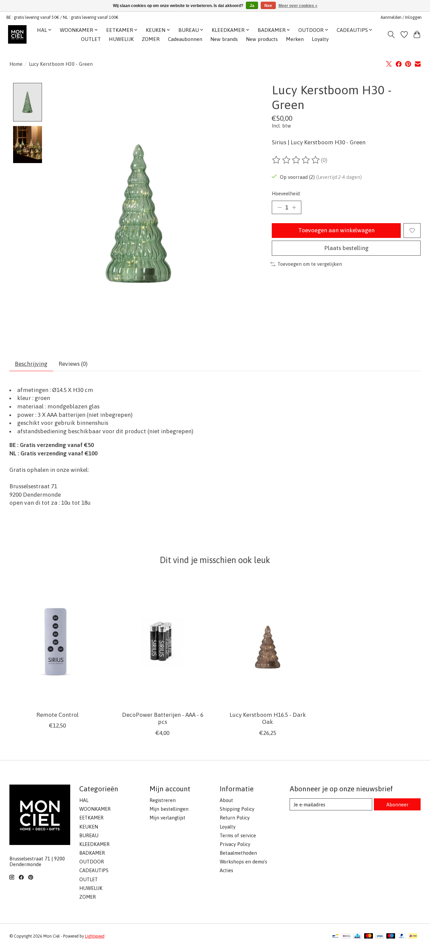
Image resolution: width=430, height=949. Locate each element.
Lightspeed (94, 936)
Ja (252, 5)
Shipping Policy (237, 809)
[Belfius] (346, 936)
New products (262, 39)
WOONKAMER (95, 809)
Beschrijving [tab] (31, 363)
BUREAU (88, 835)
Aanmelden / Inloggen (401, 17)
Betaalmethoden (238, 853)
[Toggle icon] (391, 35)
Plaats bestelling (346, 248)
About (226, 800)
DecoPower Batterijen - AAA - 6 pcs (162, 718)
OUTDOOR (91, 861)
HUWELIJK (121, 39)
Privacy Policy (235, 844)
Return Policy (235, 817)
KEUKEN (88, 827)
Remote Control (57, 714)
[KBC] (357, 936)
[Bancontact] (335, 936)
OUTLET (91, 39)
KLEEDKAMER (94, 844)
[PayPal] (401, 936)
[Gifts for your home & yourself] (17, 34)
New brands (224, 39)
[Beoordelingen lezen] (296, 160)
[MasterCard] (368, 936)
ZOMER (151, 39)
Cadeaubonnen (185, 39)
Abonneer (397, 804)
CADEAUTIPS (94, 870)
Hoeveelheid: (286, 193)
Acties (226, 870)
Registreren (162, 800)
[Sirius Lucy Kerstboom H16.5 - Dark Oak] (268, 642)
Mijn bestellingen (168, 809)
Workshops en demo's (243, 861)
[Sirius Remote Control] (57, 642)
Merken (295, 39)
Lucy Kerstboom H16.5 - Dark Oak (267, 718)
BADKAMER (92, 853)
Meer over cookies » (297, 5)
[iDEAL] (413, 936)
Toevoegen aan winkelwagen (336, 230)
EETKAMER (91, 817)
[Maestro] (390, 936)
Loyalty (320, 39)
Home (16, 64)
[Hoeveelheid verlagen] (279, 207)
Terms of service (238, 835)
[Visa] (379, 936)
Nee (268, 5)
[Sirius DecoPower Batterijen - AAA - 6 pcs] (163, 642)
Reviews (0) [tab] (73, 363)
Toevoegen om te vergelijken (309, 264)
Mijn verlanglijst (167, 817)
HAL (83, 800)
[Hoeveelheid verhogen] (294, 207)
